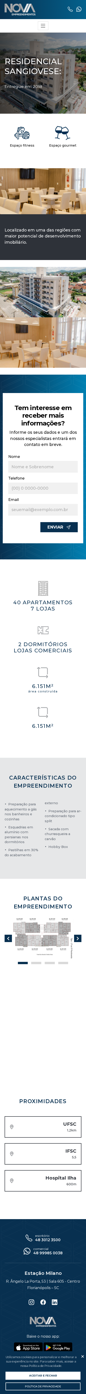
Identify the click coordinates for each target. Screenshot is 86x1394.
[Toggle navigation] (43, 35)
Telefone (16, 478)
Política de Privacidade (43, 1386)
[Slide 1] (36, 963)
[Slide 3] (63, 963)
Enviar (55, 527)
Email (13, 499)
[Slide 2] (50, 963)
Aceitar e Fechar (43, 1375)
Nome (14, 456)
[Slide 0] (23, 963)
